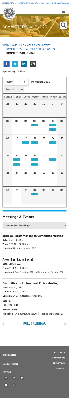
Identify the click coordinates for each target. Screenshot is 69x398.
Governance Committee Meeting (34, 142)
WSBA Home (10, 45)
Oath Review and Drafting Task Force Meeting (16, 164)
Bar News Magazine (10, 364)
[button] (9, 82)
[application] (34, 142)
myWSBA (21, 3)
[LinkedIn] (14, 377)
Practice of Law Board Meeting (34, 164)
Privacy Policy (59, 363)
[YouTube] (6, 385)
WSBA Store (28, 3)
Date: (5, 239)
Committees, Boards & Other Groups (30, 49)
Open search (63, 25)
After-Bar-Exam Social (34, 194)
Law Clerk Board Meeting (53, 125)
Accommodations (58, 358)
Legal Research (37, 3)
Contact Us (65, 3)
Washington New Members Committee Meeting (34, 125)
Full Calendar (34, 323)
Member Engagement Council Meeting (34, 159)
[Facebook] (6, 377)
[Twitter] (22, 377)
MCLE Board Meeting (53, 142)
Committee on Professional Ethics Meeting (53, 159)
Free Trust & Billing (48, 3)
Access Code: (10, 309)
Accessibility (59, 353)
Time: (6, 244)
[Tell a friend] (32, 64)
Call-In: (7, 300)
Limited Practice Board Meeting (25, 142)
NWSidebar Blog (9, 355)
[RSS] (14, 385)
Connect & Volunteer (36, 45)
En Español (58, 3)
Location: (7, 248)
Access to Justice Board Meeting (53, 129)
